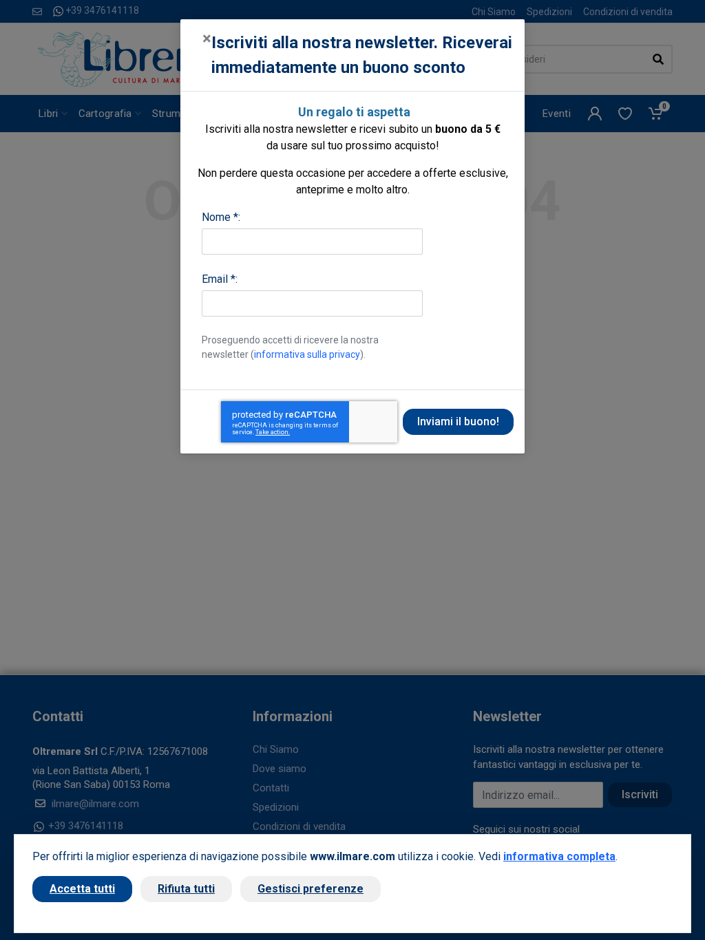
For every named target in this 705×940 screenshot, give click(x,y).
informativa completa (559, 856)
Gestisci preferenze (310, 888)
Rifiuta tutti (186, 888)
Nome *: (221, 217)
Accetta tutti (82, 888)
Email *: (220, 279)
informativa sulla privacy (307, 354)
